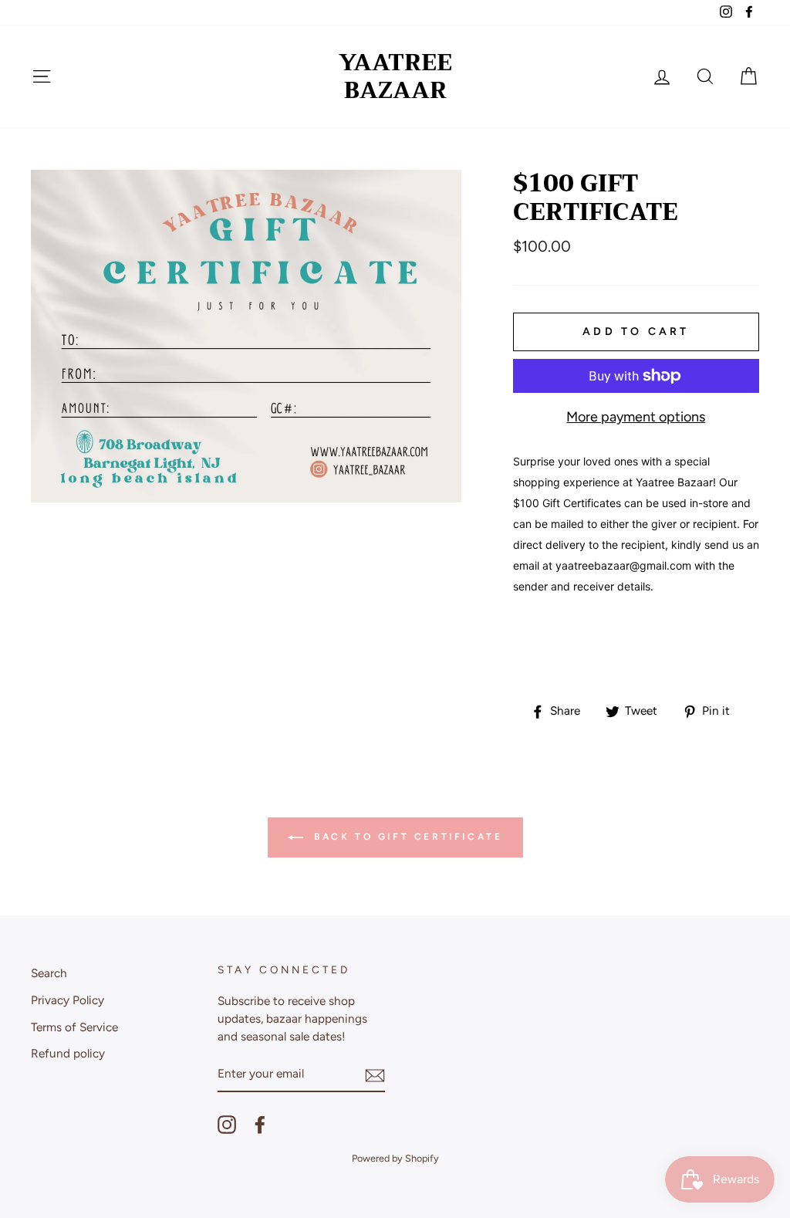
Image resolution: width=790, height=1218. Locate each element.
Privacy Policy (67, 1000)
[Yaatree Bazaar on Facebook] (260, 1124)
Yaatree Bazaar (395, 76)
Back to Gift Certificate (406, 836)
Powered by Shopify (395, 1158)
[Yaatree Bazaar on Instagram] (227, 1124)
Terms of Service (74, 1027)
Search (49, 973)
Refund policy (68, 1053)
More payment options (635, 416)
